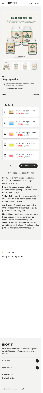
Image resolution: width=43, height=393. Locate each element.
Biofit (9, 389)
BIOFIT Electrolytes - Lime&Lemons (26, 141)
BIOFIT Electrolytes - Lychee (26, 152)
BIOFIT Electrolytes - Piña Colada (26, 109)
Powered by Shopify (18, 389)
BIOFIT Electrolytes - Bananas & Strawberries (26, 130)
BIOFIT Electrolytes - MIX (25, 119)
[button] (3, 3)
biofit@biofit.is (8, 378)
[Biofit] (12, 3)
